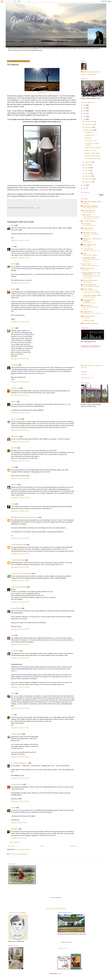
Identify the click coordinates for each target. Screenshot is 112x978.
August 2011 (88, 162)
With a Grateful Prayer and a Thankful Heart (92, 273)
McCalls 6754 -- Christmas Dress (92, 313)
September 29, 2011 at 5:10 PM (20, 567)
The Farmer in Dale (89, 316)
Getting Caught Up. (88, 212)
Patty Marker (15, 651)
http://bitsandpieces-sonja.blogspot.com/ (24, 517)
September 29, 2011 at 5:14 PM (20, 580)
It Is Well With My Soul (90, 280)
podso (85, 253)
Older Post (73, 846)
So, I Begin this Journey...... (19, 763)
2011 (84, 119)
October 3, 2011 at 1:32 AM (19, 838)
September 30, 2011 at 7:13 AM (20, 728)
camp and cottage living (18, 587)
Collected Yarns (88, 312)
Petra (12, 504)
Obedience (86, 203)
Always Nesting (16, 419)
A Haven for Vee (88, 249)
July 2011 (87, 165)
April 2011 (88, 173)
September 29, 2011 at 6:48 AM (20, 382)
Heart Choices (87, 264)
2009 (85, 188)
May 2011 (87, 170)
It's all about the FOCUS (90, 303)
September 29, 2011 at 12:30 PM (20, 497)
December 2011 (89, 121)
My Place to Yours (88, 320)
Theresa (13, 401)
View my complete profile (88, 74)
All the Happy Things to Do (91, 207)
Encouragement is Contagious (88, 300)
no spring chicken (16, 784)
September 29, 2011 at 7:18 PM (20, 602)
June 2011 (87, 168)
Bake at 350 (86, 215)
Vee (12, 246)
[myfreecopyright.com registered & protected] (92, 367)
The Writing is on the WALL (92, 158)
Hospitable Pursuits (89, 258)
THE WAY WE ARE (88, 268)
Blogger (59, 973)
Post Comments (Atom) (22, 849)
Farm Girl (14, 448)
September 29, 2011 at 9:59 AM (20, 461)
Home (42, 846)
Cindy (13, 467)
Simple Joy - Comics (90, 150)
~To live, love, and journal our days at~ (92, 239)
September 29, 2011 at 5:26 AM (20, 240)
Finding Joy (14, 829)
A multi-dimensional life (18, 544)
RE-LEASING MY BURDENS (91, 286)
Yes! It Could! (86, 246)
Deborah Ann (15, 388)
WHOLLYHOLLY (88, 289)
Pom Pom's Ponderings (90, 206)
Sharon (13, 807)
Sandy (13, 328)
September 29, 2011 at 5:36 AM (20, 283)
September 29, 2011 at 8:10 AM (20, 441)
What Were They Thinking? (92, 156)
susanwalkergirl (16, 608)
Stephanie (14, 484)
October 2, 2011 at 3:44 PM (19, 822)
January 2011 (88, 182)
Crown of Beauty (88, 228)
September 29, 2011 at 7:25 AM (20, 413)
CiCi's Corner (87, 224)
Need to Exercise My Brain (92, 147)
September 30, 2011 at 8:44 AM (20, 757)
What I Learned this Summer (91, 265)
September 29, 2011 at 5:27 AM (20, 258)
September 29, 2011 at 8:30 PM (20, 658)
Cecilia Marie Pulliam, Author (92, 201)
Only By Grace (87, 229)
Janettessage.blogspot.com (91, 72)
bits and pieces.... (88, 305)
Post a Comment (14, 842)
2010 (84, 185)
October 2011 (89, 127)
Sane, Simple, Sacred (89, 244)
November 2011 (89, 124)
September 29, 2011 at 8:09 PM (20, 644)
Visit (62, 948)
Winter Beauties (87, 282)
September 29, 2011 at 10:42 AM (20, 478)
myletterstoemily (16, 734)
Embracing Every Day (90, 232)
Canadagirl (14, 365)
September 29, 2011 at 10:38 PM (20, 687)
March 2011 (88, 176)
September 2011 (89, 130)
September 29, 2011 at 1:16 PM (19, 511)
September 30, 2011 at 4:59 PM (20, 778)
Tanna (13, 693)
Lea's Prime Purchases (89, 225)
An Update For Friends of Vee (91, 250)
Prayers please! (87, 241)
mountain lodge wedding (90, 255)
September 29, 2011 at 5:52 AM (20, 322)
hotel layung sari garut (89, 297)
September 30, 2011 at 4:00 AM (20, 708)
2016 (84, 105)
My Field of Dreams (89, 210)
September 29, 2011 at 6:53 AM (20, 395)
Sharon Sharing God (89, 285)
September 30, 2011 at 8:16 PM (20, 801)
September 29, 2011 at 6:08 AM (20, 358)
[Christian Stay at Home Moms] (82, 969)
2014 (84, 111)
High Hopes (88, 138)
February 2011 (89, 179)
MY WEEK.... (86, 270)
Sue (12, 714)
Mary (12, 225)
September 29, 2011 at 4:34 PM (20, 554)
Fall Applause (88, 132)
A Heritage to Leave (90, 140)
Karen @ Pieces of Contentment (21, 573)
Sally (12, 635)
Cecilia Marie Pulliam (17, 560)
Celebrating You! (89, 135)
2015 (84, 108)
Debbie (13, 264)
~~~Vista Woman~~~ (89, 221)
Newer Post (11, 846)
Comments (86, 377)
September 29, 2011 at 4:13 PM (20, 538)
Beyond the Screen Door (91, 323)
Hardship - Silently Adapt (91, 153)
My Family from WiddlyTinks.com (56, 908)
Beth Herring (15, 436)
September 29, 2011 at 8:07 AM (20, 430)
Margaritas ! (86, 318)
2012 (84, 116)
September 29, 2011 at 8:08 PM (20, 629)
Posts (85, 374)
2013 (84, 113)
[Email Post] (38, 207)
